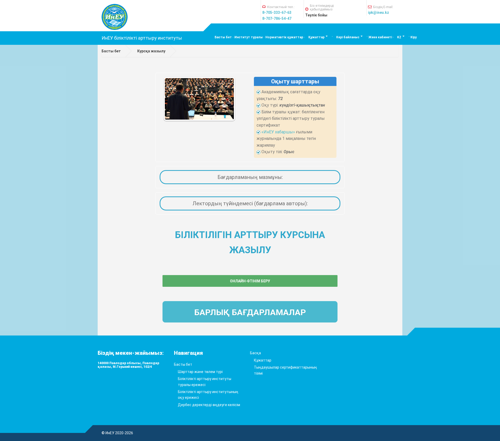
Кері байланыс (347, 37)
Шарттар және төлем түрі (200, 372)
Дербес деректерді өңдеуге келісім (209, 405)
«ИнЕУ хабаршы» (278, 131)
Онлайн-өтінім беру (250, 281)
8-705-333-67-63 (276, 12)
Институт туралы (248, 37)
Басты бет (223, 37)
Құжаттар (316, 37)
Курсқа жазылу (151, 51)
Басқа (255, 353)
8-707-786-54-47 (276, 18)
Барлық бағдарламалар (250, 312)
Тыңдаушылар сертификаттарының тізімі (285, 370)
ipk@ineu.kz (378, 12)
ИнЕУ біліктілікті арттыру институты (142, 38)
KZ (399, 37)
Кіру (413, 37)
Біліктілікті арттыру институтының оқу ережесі (208, 395)
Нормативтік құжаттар (284, 37)
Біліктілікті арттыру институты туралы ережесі (204, 382)
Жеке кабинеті (380, 37)
